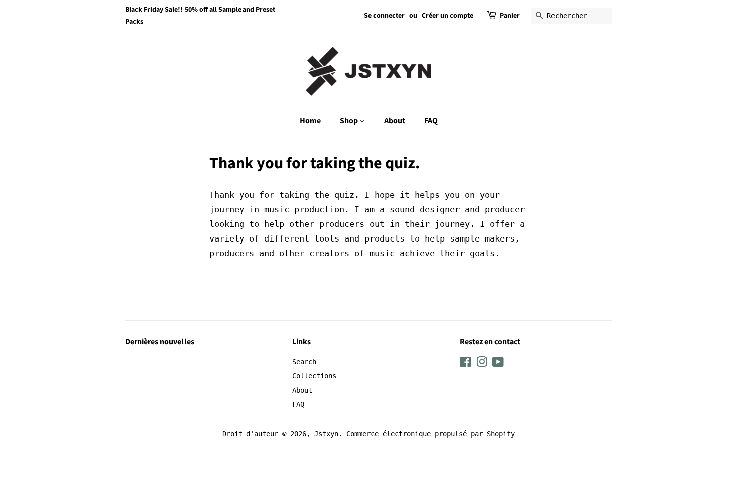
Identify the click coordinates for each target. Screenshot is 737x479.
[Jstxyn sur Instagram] (481, 364)
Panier (510, 16)
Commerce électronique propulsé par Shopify (430, 434)
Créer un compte (447, 16)
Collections (314, 376)
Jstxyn (326, 434)
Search (304, 362)
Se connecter (384, 16)
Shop (349, 120)
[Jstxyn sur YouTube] (498, 364)
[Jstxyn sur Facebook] (465, 364)
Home (310, 120)
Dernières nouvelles (159, 341)
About (394, 120)
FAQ (431, 120)
